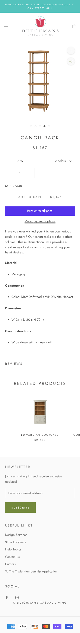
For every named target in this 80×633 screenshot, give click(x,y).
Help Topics (13, 549)
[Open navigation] (6, 26)
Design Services (16, 534)
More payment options (40, 221)
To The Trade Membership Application (31, 571)
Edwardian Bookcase (40, 435)
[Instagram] (17, 597)
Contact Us (12, 556)
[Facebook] (6, 597)
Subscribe (20, 508)
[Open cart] (74, 26)
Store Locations (15, 542)
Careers (10, 564)
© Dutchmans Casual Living (40, 603)
